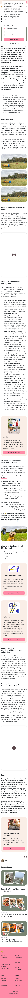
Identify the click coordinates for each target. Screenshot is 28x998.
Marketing (8, 31)
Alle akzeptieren (14, 39)
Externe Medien (10, 35)
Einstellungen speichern (14, 43)
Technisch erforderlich (11, 28)
